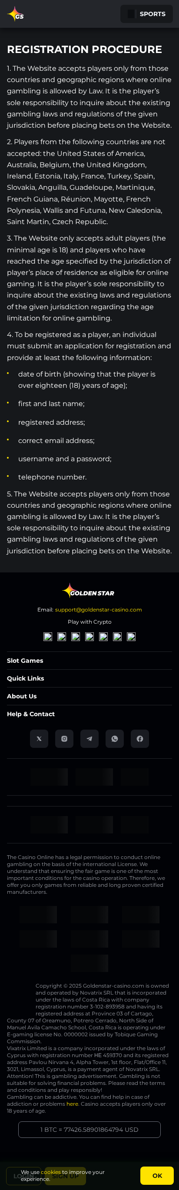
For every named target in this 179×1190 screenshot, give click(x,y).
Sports (153, 14)
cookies (51, 1172)
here (72, 1104)
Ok (157, 1176)
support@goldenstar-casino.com (98, 609)
